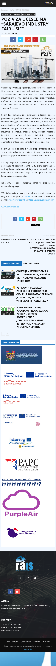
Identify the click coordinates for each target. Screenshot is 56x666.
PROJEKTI (15, 641)
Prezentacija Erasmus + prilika (14, 241)
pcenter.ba (28, 649)
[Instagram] (28, 578)
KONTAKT (46, 641)
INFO (8, 641)
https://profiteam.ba (17, 199)
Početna (4, 10)
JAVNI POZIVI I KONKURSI (11, 14)
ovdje (27, 196)
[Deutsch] (50, 3)
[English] (48, 3)
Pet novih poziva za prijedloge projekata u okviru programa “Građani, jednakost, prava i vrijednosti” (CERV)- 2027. (34, 294)
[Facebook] (20, 578)
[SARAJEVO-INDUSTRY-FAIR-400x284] (28, 64)
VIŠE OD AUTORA (31, 263)
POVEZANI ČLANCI (11, 263)
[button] (52, 3)
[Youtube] (35, 578)
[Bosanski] (46, 3)
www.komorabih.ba (10, 206)
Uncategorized (28, 14)
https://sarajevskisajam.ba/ (41, 199)
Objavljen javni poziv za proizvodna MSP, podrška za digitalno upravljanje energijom (35, 276)
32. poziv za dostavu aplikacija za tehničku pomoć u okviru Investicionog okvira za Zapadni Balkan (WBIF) (42, 246)
